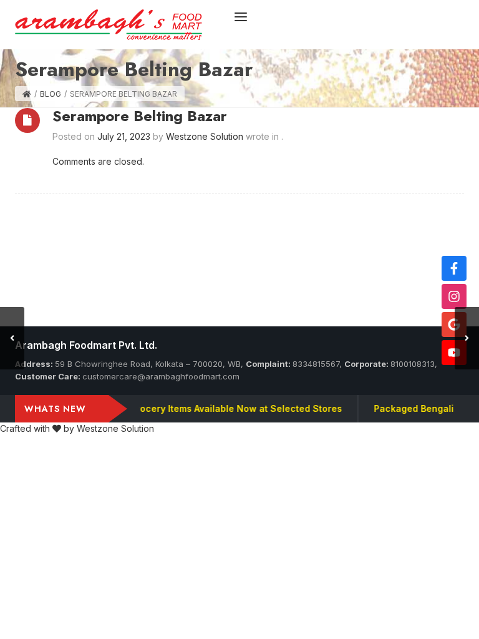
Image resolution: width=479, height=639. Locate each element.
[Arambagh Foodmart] (108, 23)
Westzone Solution (115, 428)
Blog (50, 94)
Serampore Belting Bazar (139, 116)
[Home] (26, 94)
